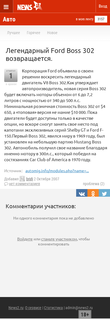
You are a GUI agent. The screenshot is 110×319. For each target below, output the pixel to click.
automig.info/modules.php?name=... (57, 170)
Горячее (33, 32)
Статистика (53, 307)
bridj (29, 179)
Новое (52, 32)
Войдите (25, 238)
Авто (9, 19)
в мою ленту (84, 19)
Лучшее (13, 32)
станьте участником (59, 238)
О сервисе (33, 307)
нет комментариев (24, 183)
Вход (103, 6)
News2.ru (15, 307)
